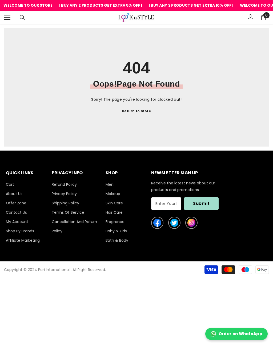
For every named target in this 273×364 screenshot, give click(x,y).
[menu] (7, 17)
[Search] (22, 17)
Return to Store (136, 111)
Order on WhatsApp (240, 334)
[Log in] (251, 17)
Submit (201, 203)
